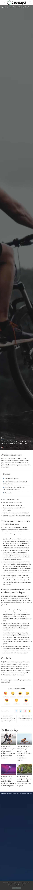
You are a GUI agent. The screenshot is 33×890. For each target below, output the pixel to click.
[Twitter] (20, 711)
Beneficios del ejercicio (12, 478)
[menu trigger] (3, 2)
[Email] (29, 711)
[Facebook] (16, 711)
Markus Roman (7, 447)
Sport (2, 438)
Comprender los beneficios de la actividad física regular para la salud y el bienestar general (8, 781)
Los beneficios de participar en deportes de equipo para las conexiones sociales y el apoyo (24, 781)
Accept (16, 887)
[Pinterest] (25, 711)
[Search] (30, 2)
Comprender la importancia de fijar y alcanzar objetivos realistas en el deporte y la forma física (8, 751)
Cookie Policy (21, 884)
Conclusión (8, 493)
